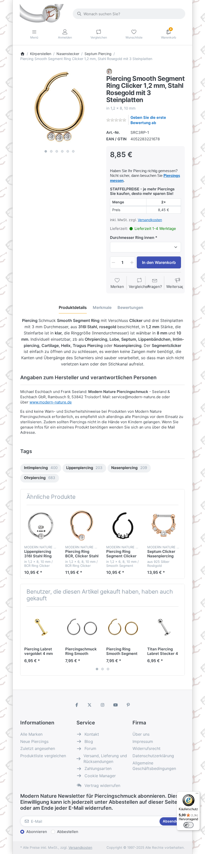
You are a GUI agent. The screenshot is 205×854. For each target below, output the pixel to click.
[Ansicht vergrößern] (59, 108)
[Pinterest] (128, 704)
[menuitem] (40, 468)
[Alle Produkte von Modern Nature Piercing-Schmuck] (109, 71)
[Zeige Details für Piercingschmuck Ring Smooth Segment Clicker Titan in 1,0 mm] (81, 627)
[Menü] (197, 794)
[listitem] (59, 108)
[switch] (189, 825)
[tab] (73, 307)
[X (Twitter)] (89, 704)
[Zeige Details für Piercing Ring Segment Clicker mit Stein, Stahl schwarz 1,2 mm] (123, 525)
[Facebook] (76, 704)
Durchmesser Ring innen (132, 237)
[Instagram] (102, 704)
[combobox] (129, 14)
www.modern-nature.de (51, 402)
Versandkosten (150, 220)
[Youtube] (115, 704)
